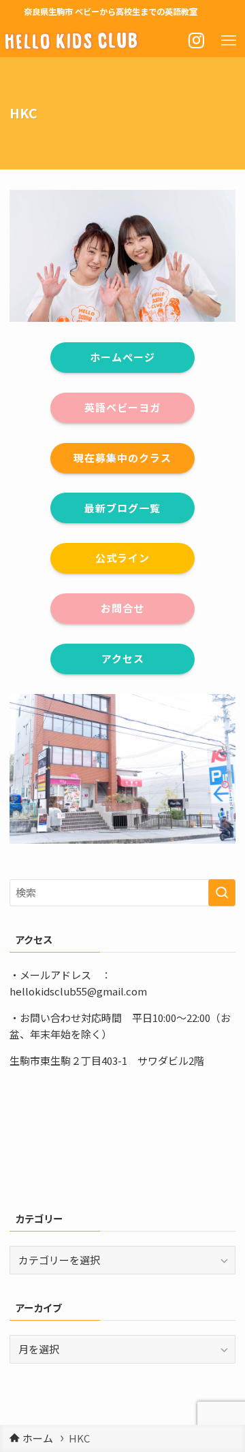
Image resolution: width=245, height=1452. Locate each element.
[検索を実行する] (221, 892)
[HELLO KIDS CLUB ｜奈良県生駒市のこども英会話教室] (72, 40)
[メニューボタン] (228, 40)
